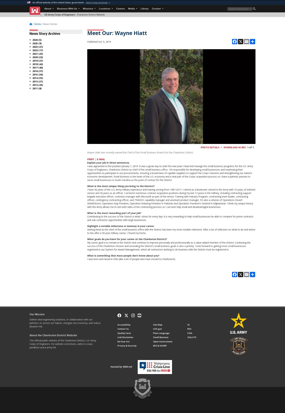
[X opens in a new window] (126, 315)
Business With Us (67, 8)
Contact (156, 8)
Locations (105, 8)
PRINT (90, 159)
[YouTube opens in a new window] (139, 315)
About (48, 8)
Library (145, 8)
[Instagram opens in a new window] (133, 315)
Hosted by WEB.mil (121, 366)
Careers (120, 8)
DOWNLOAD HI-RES (235, 147)
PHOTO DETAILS (210, 147)
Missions (88, 8)
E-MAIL (101, 159)
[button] (98, 2)
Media (132, 8)
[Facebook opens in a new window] (119, 315)
